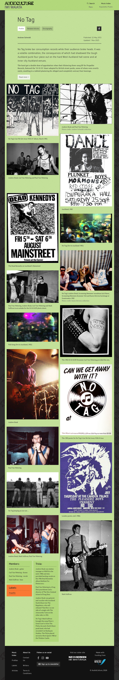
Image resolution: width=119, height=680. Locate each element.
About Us (26, 652)
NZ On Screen (77, 658)
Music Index (14, 653)
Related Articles (33, 28)
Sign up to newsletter (50, 664)
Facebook (99, 28)
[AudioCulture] (19, 5)
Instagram (42, 657)
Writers (26, 665)
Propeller (12, 593)
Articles (15, 670)
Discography (47, 28)
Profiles (15, 660)
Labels (14, 665)
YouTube (47, 657)
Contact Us (26, 658)
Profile (21, 28)
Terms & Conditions (27, 671)
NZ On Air (100, 662)
